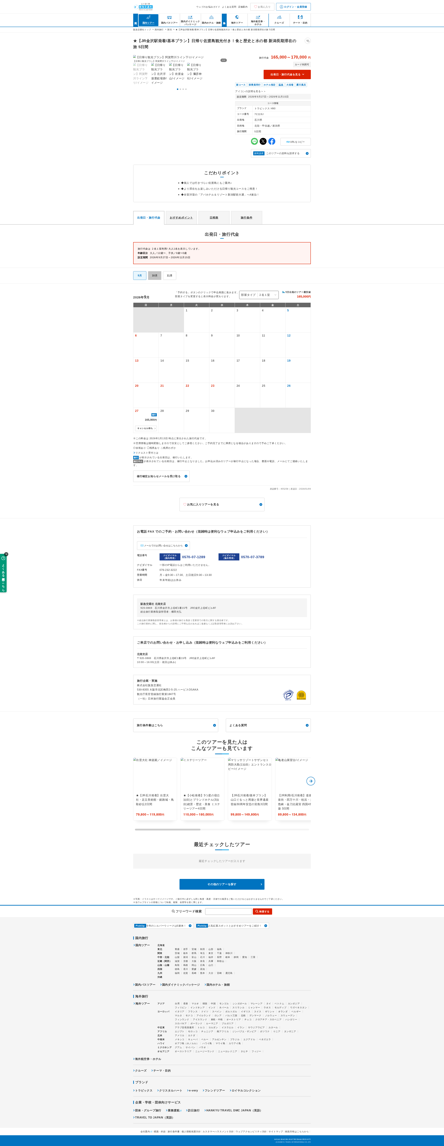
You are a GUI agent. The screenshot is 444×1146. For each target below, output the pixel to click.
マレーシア (257, 1003)
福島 (219, 949)
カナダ (191, 1035)
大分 (210, 973)
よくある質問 (229, 7)
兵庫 (210, 961)
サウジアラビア (256, 1027)
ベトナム (279, 1003)
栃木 (185, 953)
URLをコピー (295, 140)
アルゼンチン (219, 1039)
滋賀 (177, 961)
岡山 (194, 965)
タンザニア (290, 1031)
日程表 (214, 217)
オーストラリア (183, 1051)
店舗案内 (243, 7)
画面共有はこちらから (297, 1131)
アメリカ (179, 1035)
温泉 (281, 84)
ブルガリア (228, 1023)
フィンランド (182, 1019)
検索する (264, 911)
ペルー (204, 1039)
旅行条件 (246, 217)
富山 (194, 957)
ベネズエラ (265, 1039)
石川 (202, 957)
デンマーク (255, 1015)
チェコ (247, 1019)
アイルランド (204, 1015)
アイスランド (200, 1019)
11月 (170, 275)
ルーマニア (212, 1023)
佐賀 (185, 973)
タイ (268, 1003)
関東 (159, 953)
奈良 (202, 961)
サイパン (190, 1047)
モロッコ (193, 1031)
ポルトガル (231, 1011)
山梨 (177, 957)
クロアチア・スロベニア (268, 1019)
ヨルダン (213, 1027)
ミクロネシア (164, 1047)
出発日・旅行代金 (148, 217)
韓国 (205, 1003)
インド (212, 1007)
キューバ (193, 1039)
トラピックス (144, 1090)
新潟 (185, 957)
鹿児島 (229, 973)
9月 (140, 275)
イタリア (179, 1011)
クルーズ (141, 1070)
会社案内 (145, 1131)
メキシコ (179, 1039)
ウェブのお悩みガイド (208, 7)
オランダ (283, 1011)
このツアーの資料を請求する (277, 153)
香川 (185, 969)
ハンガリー (291, 1019)
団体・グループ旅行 (148, 1110)
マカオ (195, 1003)
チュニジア (207, 1031)
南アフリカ (223, 1031)
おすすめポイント (181, 217)
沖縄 (159, 977)
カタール (273, 1027)
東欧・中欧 (217, 1019)
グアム (178, 1047)
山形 (210, 949)
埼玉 (202, 953)
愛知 (244, 957)
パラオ (202, 1047)
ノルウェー (271, 1015)
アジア (161, 1003)
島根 (185, 965)
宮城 (194, 949)
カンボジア (294, 1003)
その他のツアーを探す (222, 884)
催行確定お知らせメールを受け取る (159, 476)
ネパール (224, 1007)
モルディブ (281, 1007)
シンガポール (240, 1003)
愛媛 (194, 969)
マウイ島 (220, 1043)
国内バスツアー (145, 984)
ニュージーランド (204, 1051)
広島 (202, 965)
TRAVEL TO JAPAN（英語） (155, 1117)
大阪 (194, 961)
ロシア (218, 1015)
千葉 (219, 953)
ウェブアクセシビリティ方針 (251, 1131)
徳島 (177, 969)
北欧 (243, 1015)
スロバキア (181, 1023)
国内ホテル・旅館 (218, 984)
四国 (159, 969)
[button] (177, 89)
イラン (240, 1027)
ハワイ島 (207, 1043)
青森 (177, 949)
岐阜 (227, 957)
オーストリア (234, 1019)
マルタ (178, 1015)
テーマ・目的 (162, 1070)
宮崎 (219, 973)
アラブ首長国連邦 (184, 1027)
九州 (159, 973)
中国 (213, 1003)
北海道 (161, 945)
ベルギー (296, 1011)
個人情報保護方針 (191, 1131)
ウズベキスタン (298, 1007)
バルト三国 (231, 1015)
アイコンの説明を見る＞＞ (250, 91)
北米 (159, 1035)
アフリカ (162, 1031)
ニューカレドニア (227, 1051)
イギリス (245, 1011)
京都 (185, 961)
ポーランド (196, 1023)
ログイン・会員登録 (295, 6)
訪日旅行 (194, 1110)
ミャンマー (254, 1007)
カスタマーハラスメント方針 (218, 1131)
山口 (210, 965)
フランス (193, 1011)
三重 (253, 957)
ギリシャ (270, 1011)
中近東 (161, 1027)
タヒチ (244, 1051)
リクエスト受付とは (147, 452)
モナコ (189, 1015)
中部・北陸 (163, 957)
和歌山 (220, 961)
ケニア (276, 1031)
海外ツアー (142, 1003)
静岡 (236, 957)
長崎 (194, 973)
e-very (193, 1090)
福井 (210, 957)
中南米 (161, 1039)
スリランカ (238, 1007)
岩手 (185, 949)
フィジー (256, 1051)
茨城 (177, 953)
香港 (185, 1003)
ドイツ (204, 1011)
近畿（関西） (164, 961)
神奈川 (229, 953)
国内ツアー (142, 945)
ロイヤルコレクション (246, 1090)
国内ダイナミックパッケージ (181, 984)
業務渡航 (174, 1110)
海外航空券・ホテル (148, 1058)
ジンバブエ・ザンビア (244, 1031)
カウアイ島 (235, 1043)
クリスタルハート (170, 1090)
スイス (257, 1011)
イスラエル (228, 1027)
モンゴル (224, 1003)
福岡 (177, 973)
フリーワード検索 (189, 911)
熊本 (202, 973)
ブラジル (235, 1039)
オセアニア (163, 1051)
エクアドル (249, 1039)
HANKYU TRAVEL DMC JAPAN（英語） (234, 1110)
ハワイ (161, 1043)
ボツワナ (265, 1031)
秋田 (202, 949)
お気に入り (264, 6)
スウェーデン (288, 1015)
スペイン (217, 1011)
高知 (202, 969)
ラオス (267, 1007)
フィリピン (181, 1007)
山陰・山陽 (163, 965)
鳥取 (177, 965)
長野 (219, 957)
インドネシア (197, 1007)
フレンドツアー (215, 1090)
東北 (159, 949)
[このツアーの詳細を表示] (155, 789)
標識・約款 (160, 1131)
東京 (210, 953)
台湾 (177, 1003)
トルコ (201, 1027)
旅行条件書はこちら (150, 725)
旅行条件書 (174, 1131)
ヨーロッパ (163, 1011)
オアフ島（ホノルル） (187, 1043)
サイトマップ (276, 1131)
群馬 (194, 953)
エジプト (179, 1031)
